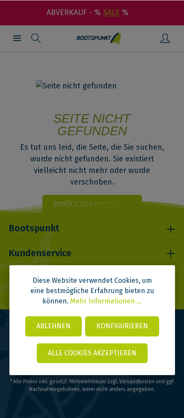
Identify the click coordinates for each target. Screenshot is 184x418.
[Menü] (17, 38)
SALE (111, 12)
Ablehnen (53, 326)
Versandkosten (136, 382)
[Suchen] (36, 38)
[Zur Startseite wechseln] (98, 38)
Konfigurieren (122, 326)
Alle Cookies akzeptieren (92, 353)
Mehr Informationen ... (106, 301)
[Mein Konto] (165, 38)
